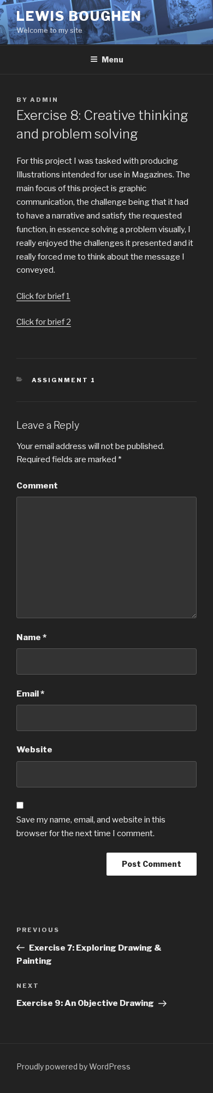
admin (44, 99)
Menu (112, 59)
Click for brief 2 (43, 322)
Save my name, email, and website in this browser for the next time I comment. (90, 826)
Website (34, 750)
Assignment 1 (64, 380)
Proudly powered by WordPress (73, 1066)
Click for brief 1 (43, 296)
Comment (37, 486)
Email (30, 694)
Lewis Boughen (79, 16)
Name (31, 637)
